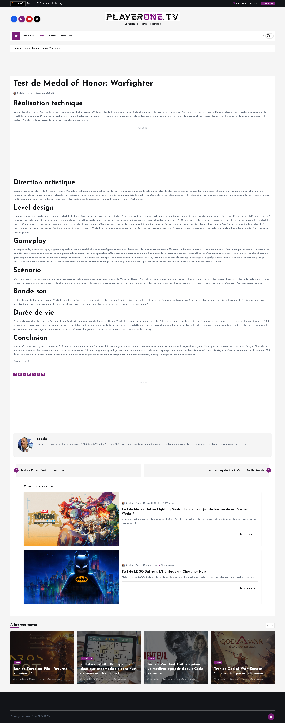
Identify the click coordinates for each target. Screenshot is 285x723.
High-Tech (66, 36)
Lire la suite (248, 534)
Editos (52, 36)
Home (16, 48)
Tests (41, 36)
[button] (268, 625)
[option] (42, 657)
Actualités (28, 36)
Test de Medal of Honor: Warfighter (41, 48)
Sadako (20, 93)
